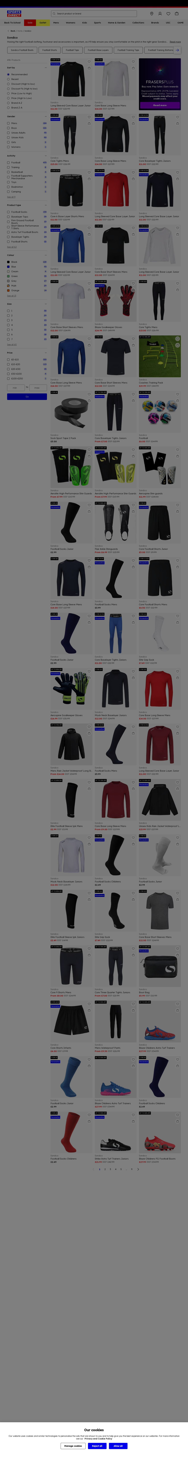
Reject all (97, 1446)
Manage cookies (73, 1446)
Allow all (118, 1446)
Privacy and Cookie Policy (98, 1438)
